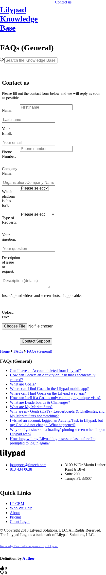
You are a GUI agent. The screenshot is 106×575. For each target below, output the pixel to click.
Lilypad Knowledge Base (19, 18)
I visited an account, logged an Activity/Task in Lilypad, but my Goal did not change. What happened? (56, 422)
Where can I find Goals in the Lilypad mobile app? (49, 388)
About (15, 513)
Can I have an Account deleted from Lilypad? (45, 370)
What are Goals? (23, 384)
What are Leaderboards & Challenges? (40, 402)
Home (5, 351)
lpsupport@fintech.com (28, 465)
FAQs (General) (39, 351)
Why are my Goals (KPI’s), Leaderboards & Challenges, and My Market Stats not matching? (57, 413)
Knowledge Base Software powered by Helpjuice (29, 546)
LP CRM (17, 503)
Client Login (20, 521)
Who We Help (21, 508)
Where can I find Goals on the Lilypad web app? (48, 393)
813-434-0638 (21, 469)
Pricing (15, 517)
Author (28, 558)
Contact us (63, 2)
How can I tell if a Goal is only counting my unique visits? (55, 398)
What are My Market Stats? (31, 407)
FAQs (19, 351)
